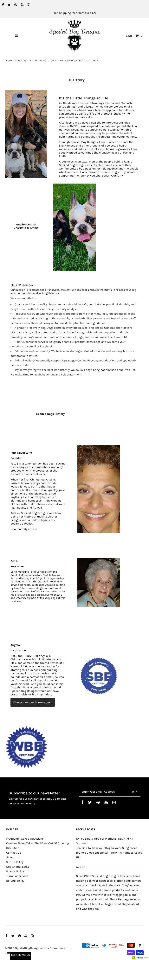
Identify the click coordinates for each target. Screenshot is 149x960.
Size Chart (13, 848)
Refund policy (15, 880)
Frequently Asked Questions (25, 838)
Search (10, 857)
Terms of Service (17, 876)
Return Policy (14, 862)
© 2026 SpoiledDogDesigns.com (26, 948)
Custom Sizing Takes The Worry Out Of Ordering (37, 843)
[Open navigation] (16, 35)
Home (9, 60)
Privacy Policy (15, 871)
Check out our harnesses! (32, 702)
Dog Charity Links (17, 866)
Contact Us (13, 852)
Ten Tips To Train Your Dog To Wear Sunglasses (106, 848)
